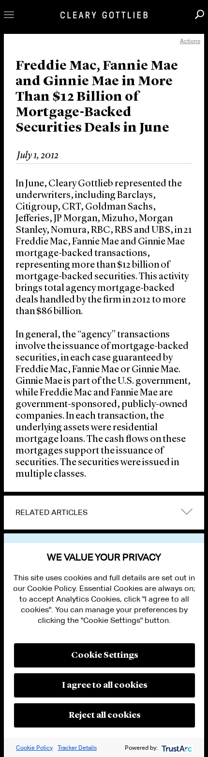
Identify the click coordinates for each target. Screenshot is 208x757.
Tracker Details (77, 747)
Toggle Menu (9, 15)
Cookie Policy (34, 747)
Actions (190, 41)
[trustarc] (176, 748)
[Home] (104, 15)
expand (187, 511)
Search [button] (199, 14)
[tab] (104, 512)
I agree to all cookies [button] (105, 685)
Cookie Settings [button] (104, 655)
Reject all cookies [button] (105, 715)
